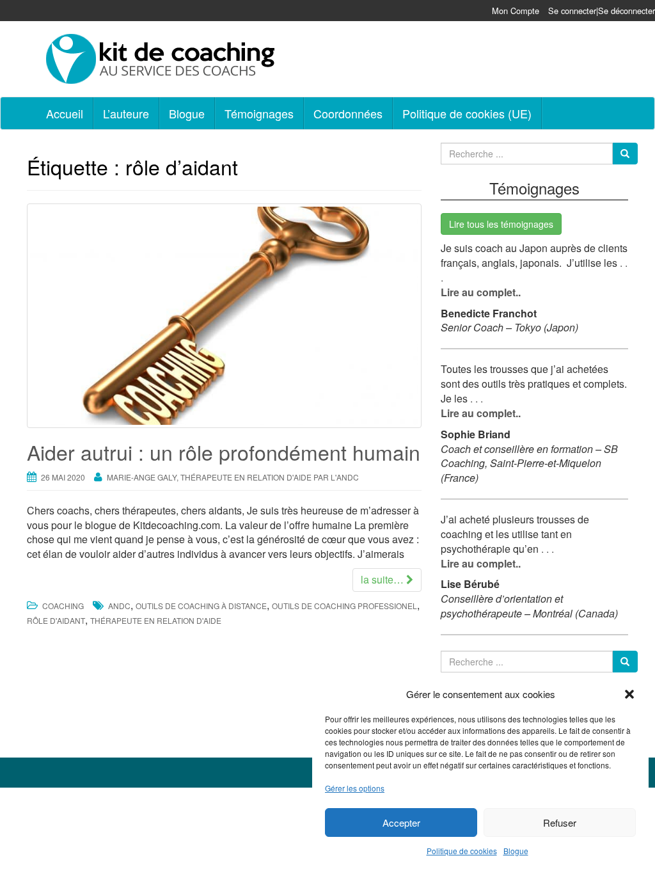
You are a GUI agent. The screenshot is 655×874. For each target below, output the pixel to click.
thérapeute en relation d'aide (155, 620)
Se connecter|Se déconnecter (601, 10)
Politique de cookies (462, 850)
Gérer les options (354, 788)
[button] (629, 694)
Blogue (515, 850)
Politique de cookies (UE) (467, 113)
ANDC (119, 605)
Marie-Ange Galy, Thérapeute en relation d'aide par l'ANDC (233, 477)
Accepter (401, 822)
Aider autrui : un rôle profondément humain (223, 451)
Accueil (64, 113)
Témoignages (259, 113)
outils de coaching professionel (344, 605)
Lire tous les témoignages (501, 224)
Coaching (63, 605)
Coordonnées (348, 113)
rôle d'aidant (56, 620)
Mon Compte (515, 10)
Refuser (559, 822)
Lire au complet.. (481, 292)
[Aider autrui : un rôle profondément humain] (224, 315)
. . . (475, 398)
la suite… (383, 579)
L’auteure (126, 113)
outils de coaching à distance (201, 605)
